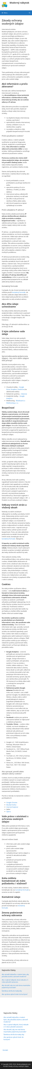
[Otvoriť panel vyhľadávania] (29, 12)
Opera (8, 812)
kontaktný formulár (19, 292)
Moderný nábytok (19, 2)
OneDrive (21, 389)
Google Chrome (11, 802)
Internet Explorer (12, 807)
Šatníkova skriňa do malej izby (12, 991)
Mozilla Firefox (11, 805)
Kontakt (5, 1050)
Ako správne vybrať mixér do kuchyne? (15, 994)
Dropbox (14, 389)
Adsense (24, 394)
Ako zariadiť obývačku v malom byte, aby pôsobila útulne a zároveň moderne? (16, 1019)
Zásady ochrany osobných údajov (18, 1066)
